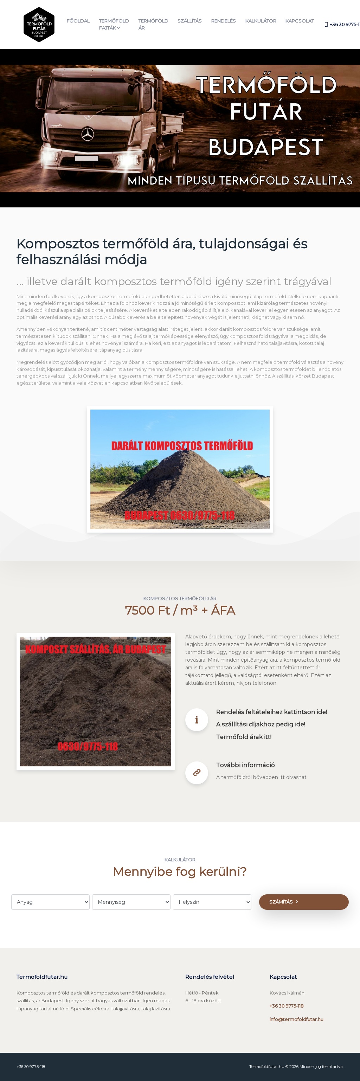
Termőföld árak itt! (243, 736)
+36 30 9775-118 (287, 1006)
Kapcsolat (299, 21)
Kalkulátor (260, 21)
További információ (245, 764)
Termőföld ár (153, 24)
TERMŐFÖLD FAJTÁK (114, 24)
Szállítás (190, 21)
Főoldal (78, 21)
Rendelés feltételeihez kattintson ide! (271, 711)
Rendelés (223, 21)
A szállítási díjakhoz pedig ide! (260, 724)
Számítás (281, 902)
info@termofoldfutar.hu (296, 1019)
